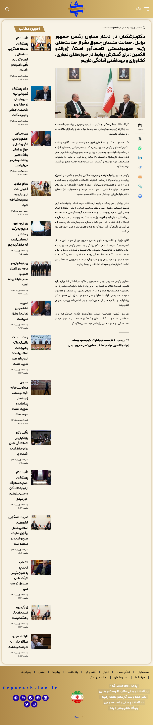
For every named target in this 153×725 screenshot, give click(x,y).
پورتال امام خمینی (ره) (123, 686)
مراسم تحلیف (105, 346)
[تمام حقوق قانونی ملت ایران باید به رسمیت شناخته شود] (41, 188)
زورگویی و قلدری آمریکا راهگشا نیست (20, 612)
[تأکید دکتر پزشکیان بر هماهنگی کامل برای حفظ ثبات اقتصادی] (41, 437)
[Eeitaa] (45, 698)
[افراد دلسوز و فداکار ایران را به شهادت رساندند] (41, 641)
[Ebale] (30, 698)
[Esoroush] (38, 698)
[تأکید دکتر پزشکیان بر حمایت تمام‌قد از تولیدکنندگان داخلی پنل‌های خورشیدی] (41, 477)
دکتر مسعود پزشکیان (103, 340)
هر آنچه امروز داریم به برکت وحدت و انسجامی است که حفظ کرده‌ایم (18, 234)
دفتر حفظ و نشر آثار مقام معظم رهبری (124, 697)
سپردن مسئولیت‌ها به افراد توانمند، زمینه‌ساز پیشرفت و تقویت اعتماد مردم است (19, 398)
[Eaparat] (23, 698)
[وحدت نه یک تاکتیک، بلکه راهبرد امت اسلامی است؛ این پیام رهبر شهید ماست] (41, 342)
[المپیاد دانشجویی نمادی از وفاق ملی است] (41, 308)
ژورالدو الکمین (121, 346)
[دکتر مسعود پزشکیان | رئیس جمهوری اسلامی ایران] (76, 9)
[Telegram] (16, 698)
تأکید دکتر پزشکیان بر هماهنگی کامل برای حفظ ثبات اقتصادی (18, 443)
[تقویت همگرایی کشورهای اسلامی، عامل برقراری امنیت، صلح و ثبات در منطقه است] (41, 522)
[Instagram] (34, 704)
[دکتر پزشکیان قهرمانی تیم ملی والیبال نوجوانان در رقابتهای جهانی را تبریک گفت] (41, 93)
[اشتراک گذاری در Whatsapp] (140, 148)
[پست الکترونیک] (140, 177)
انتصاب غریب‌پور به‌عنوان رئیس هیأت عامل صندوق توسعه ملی (19, 575)
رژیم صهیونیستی (81, 340)
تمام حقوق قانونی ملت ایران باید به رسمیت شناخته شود (18, 195)
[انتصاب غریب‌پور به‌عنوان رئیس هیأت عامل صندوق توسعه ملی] (41, 567)
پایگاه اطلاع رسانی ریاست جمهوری (124, 702)
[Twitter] (27, 704)
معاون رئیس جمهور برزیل (82, 346)
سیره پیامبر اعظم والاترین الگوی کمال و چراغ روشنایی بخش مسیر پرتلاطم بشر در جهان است (19, 149)
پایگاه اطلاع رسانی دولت (124, 708)
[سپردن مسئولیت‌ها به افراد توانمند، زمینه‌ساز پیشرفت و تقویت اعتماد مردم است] (41, 387)
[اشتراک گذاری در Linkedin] (140, 157)
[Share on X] (140, 138)
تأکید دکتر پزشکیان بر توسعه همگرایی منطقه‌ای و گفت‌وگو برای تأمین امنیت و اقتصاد (18, 54)
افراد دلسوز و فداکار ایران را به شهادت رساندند (18, 641)
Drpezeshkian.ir (31, 688)
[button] (145, 9)
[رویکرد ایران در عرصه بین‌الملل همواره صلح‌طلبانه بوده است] (41, 268)
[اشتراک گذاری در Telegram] (140, 167)
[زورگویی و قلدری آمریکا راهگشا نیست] (41, 612)
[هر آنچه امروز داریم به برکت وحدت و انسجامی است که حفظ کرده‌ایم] (41, 228)
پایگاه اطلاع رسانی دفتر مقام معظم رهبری (124, 691)
